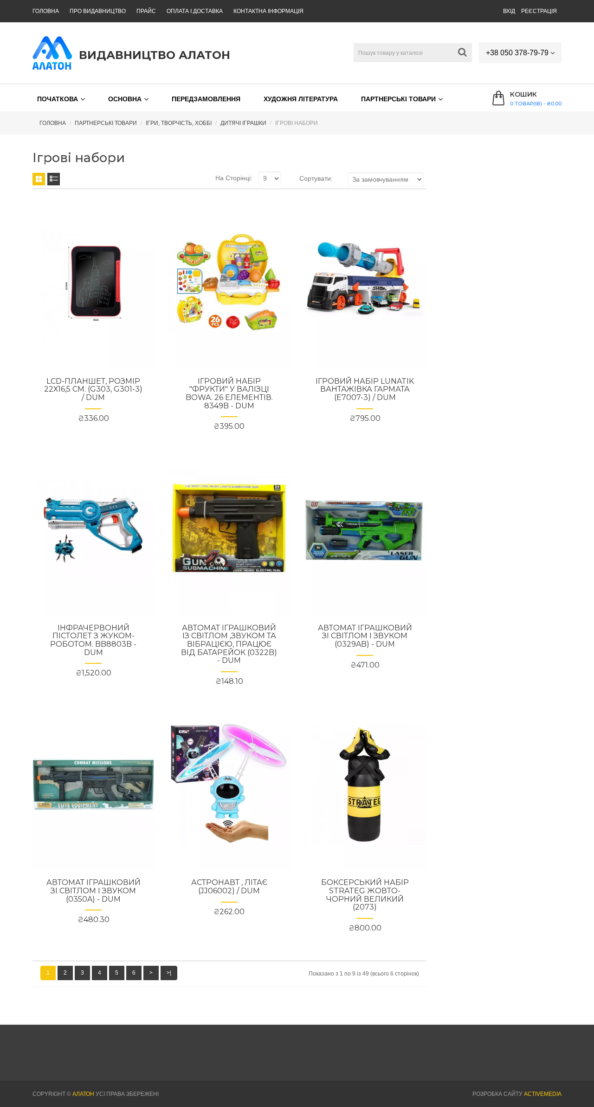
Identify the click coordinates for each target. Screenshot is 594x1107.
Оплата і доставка (195, 11)
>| (169, 972)
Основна (125, 99)
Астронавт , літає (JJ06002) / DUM (229, 886)
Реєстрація (539, 11)
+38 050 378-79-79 (518, 53)
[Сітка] (38, 179)
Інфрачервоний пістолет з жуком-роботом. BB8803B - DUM (93, 640)
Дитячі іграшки (243, 123)
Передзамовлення (206, 99)
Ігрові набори (296, 123)
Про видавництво (98, 11)
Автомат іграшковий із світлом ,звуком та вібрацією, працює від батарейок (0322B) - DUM (229, 644)
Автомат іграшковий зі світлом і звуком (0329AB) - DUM (365, 635)
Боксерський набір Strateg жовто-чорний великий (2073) (365, 894)
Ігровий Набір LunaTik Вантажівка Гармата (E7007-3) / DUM (365, 389)
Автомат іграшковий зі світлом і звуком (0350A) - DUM (93, 890)
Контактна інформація (268, 11)
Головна (45, 11)
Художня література (301, 99)
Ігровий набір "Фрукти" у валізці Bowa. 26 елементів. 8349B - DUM (229, 393)
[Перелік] (53, 179)
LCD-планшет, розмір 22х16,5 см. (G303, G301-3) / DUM (93, 389)
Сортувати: (316, 178)
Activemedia (543, 1094)
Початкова (57, 99)
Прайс (146, 11)
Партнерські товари (398, 99)
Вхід (509, 11)
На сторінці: (233, 178)
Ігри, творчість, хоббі (179, 123)
